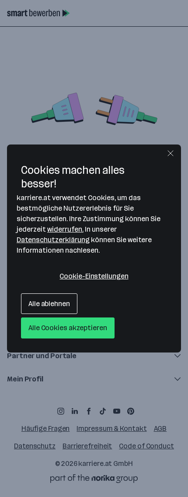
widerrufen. (65, 229)
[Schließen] (170, 153)
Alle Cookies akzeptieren (67, 328)
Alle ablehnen (49, 304)
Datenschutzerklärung (53, 240)
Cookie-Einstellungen (93, 276)
